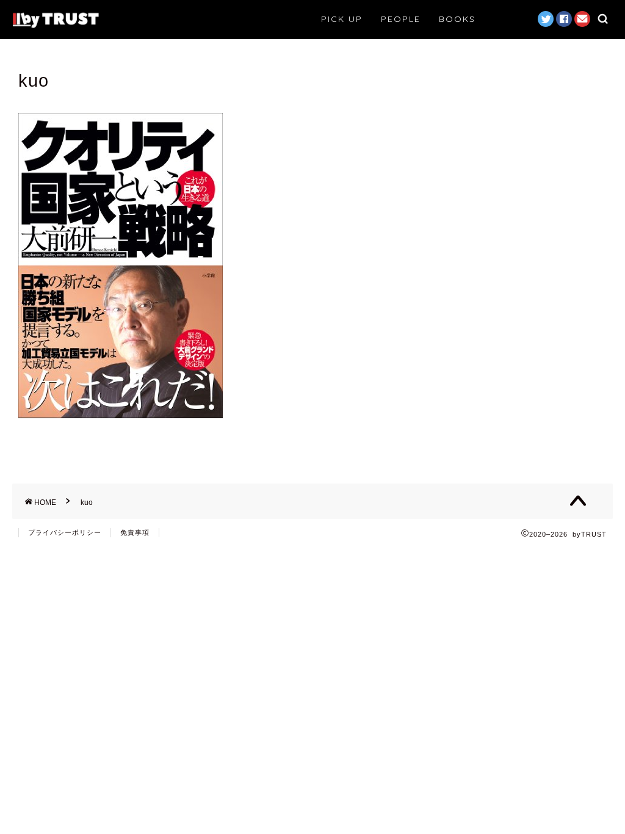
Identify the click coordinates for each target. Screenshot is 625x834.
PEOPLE (401, 18)
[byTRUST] (55, 26)
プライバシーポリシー (64, 532)
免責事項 (135, 532)
